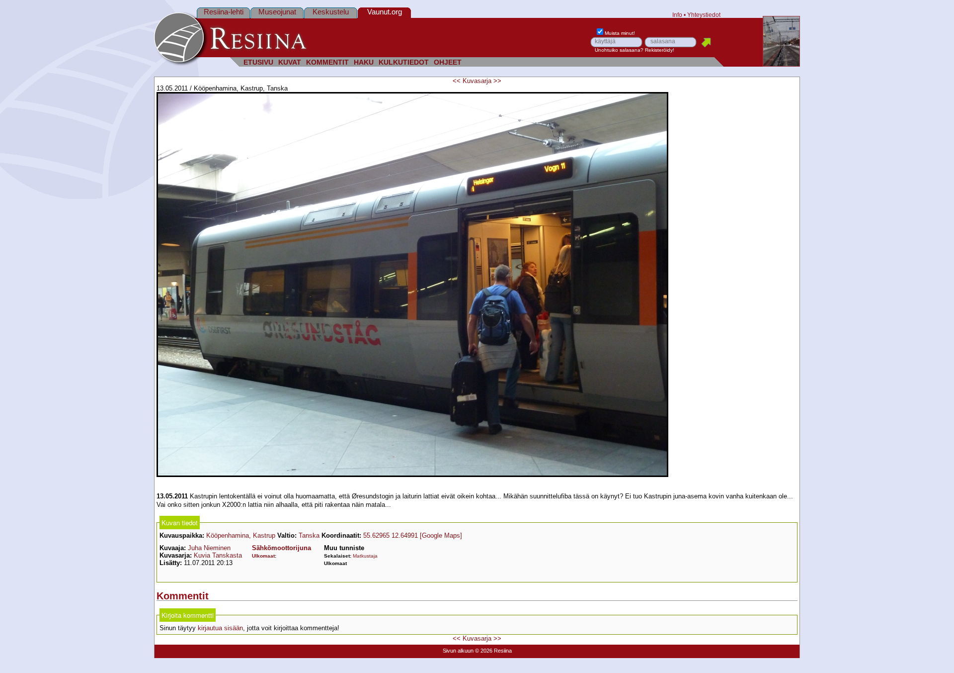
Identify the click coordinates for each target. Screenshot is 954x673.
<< (457, 81)
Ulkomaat (263, 556)
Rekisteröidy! (659, 50)
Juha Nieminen (209, 548)
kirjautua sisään (220, 628)
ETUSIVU (258, 62)
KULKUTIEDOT (404, 62)
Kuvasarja (477, 81)
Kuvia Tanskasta (218, 555)
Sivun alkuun (458, 651)
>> (497, 81)
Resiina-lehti (223, 11)
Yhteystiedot (703, 14)
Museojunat (277, 11)
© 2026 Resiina (493, 651)
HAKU (364, 62)
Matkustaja (365, 556)
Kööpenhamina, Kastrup (240, 535)
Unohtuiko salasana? (619, 50)
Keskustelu (331, 11)
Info (677, 14)
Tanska (309, 535)
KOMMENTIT (327, 62)
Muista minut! (620, 33)
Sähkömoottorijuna (281, 548)
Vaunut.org (384, 11)
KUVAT (289, 62)
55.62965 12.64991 (390, 535)
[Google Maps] (441, 535)
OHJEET (448, 62)
